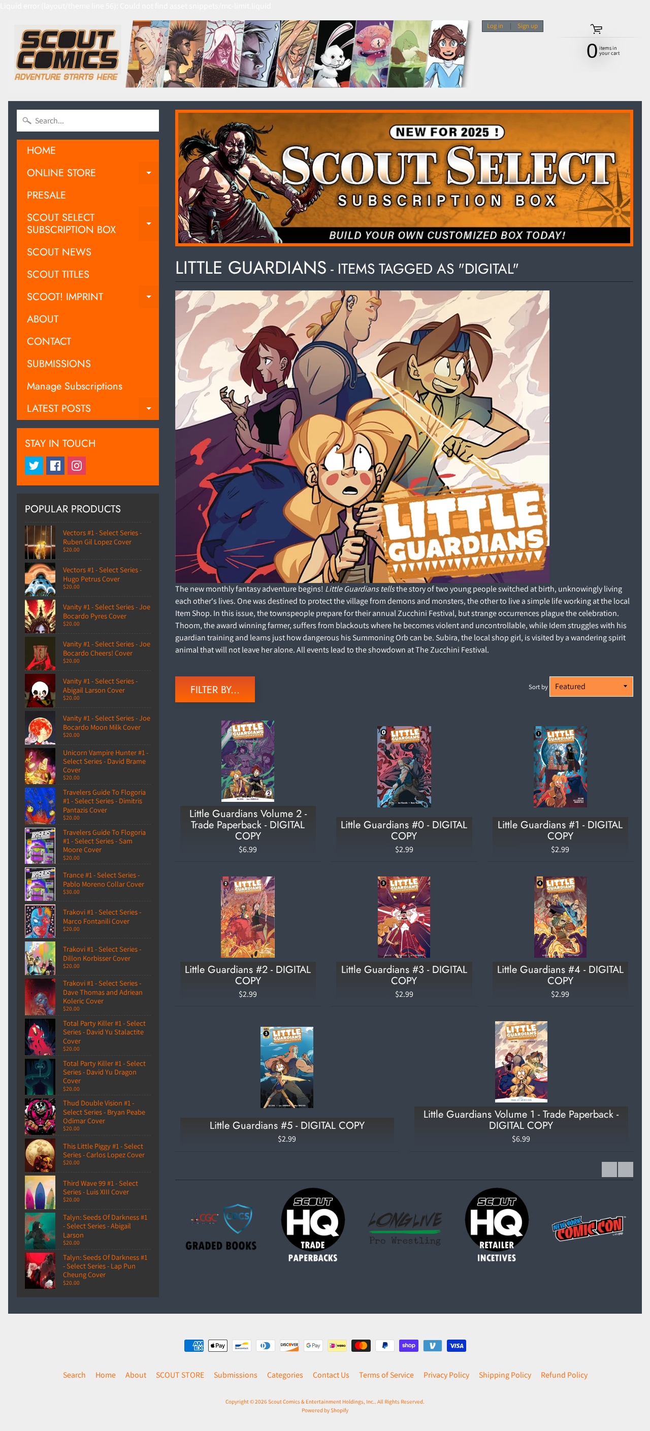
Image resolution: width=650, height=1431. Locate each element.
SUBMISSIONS (59, 363)
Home (105, 1375)
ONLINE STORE (93, 175)
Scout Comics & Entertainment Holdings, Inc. (321, 1401)
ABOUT (42, 319)
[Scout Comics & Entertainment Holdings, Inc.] (241, 56)
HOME (41, 150)
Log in (495, 26)
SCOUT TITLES (58, 274)
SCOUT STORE (180, 1375)
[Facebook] (55, 466)
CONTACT (49, 341)
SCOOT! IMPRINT (93, 298)
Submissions (235, 1375)
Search (74, 1375)
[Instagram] (77, 466)
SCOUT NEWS (59, 252)
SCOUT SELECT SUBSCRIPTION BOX (93, 224)
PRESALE (46, 195)
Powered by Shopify (325, 1410)
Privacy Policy (446, 1375)
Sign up (527, 26)
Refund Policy (564, 1375)
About (135, 1375)
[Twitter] (34, 466)
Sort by (538, 686)
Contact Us (331, 1375)
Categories (285, 1375)
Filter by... (215, 689)
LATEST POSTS (93, 410)
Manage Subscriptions (74, 386)
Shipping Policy (505, 1375)
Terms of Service (386, 1375)
